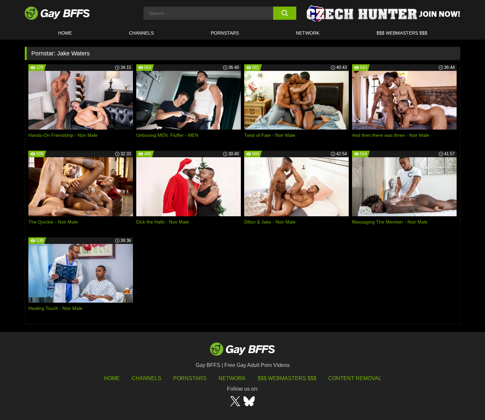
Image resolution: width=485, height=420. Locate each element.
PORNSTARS (225, 33)
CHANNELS (141, 33)
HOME (65, 33)
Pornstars (190, 378)
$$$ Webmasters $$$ (401, 33)
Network (307, 33)
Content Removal (354, 378)
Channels (146, 378)
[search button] (284, 13)
